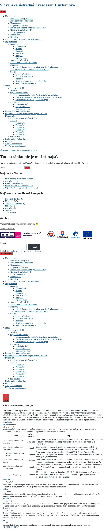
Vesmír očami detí (23, 74)
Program (19, 55)
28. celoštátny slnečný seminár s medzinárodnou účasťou (39, 67)
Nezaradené (10, 201)
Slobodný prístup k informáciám (23, 118)
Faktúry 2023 (21, 130)
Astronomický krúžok (19, 60)
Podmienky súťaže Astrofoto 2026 (19, 186)
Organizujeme (11, 42)
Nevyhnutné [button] (8, 422)
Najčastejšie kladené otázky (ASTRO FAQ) (28, 28)
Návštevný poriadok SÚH (21, 30)
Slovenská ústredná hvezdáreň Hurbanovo (37, 5)
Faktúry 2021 (21, 134)
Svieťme (13, 213)
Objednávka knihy (23, 109)
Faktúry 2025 (21, 125)
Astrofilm (14, 44)
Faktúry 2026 (21, 123)
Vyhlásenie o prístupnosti (15, 146)
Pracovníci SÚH (17, 88)
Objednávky (15, 137)
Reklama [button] (6, 508)
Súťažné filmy (21, 58)
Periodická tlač (22, 104)
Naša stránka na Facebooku (21, 21)
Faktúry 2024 (21, 127)
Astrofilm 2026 (11, 181)
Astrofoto (19, 79)
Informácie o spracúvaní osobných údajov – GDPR (26, 113)
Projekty (8, 141)
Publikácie (14, 102)
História (13, 90)
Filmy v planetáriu (17, 32)
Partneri (19, 49)
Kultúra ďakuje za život (14, 183)
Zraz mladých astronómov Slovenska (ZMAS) (29, 69)
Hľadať (3, 243)
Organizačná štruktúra (19, 93)
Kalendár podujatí (17, 23)
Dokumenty (10, 116)
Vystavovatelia (21, 53)
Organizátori (21, 46)
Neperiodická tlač (23, 107)
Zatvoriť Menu (6, 254)
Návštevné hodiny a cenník (21, 18)
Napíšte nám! (15, 35)
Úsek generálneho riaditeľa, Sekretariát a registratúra (37, 95)
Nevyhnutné (11, 425)
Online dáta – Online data (15, 139)
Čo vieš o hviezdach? (24, 76)
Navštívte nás (10, 16)
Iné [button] (4, 520)
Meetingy (14, 65)
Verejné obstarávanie (13, 144)
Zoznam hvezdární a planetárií (17, 111)
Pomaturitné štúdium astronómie (23, 62)
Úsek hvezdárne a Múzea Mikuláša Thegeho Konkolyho (39, 97)
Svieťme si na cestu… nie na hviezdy (31, 81)
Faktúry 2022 (21, 132)
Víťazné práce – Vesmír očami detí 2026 (21, 188)
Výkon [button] (5, 489)
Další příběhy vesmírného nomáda (19, 179)
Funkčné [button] (6, 479)
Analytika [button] (7, 499)
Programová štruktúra (19, 25)
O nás (7, 86)
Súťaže (13, 72)
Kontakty (14, 37)
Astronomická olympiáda (26, 83)
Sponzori (19, 51)
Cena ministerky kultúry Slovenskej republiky (24, 39)
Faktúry (13, 120)
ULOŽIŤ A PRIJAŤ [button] (11, 527)
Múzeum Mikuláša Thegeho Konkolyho (32, 100)
